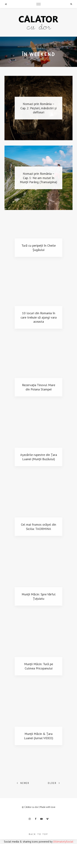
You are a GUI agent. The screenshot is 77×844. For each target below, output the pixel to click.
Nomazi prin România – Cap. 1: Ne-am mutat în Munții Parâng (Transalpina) (38, 178)
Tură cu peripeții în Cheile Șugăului (38, 247)
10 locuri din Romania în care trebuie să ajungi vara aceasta (39, 317)
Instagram (29, 819)
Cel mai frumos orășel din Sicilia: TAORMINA (38, 526)
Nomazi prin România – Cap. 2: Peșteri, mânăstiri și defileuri (38, 108)
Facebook (35, 819)
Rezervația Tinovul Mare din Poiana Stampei (38, 387)
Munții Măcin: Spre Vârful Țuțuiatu (39, 596)
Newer (24, 783)
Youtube (41, 819)
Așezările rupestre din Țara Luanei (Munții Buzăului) (38, 457)
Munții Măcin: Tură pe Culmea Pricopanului (38, 666)
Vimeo (47, 819)
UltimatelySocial (63, 841)
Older (52, 783)
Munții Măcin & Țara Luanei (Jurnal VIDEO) (38, 736)
